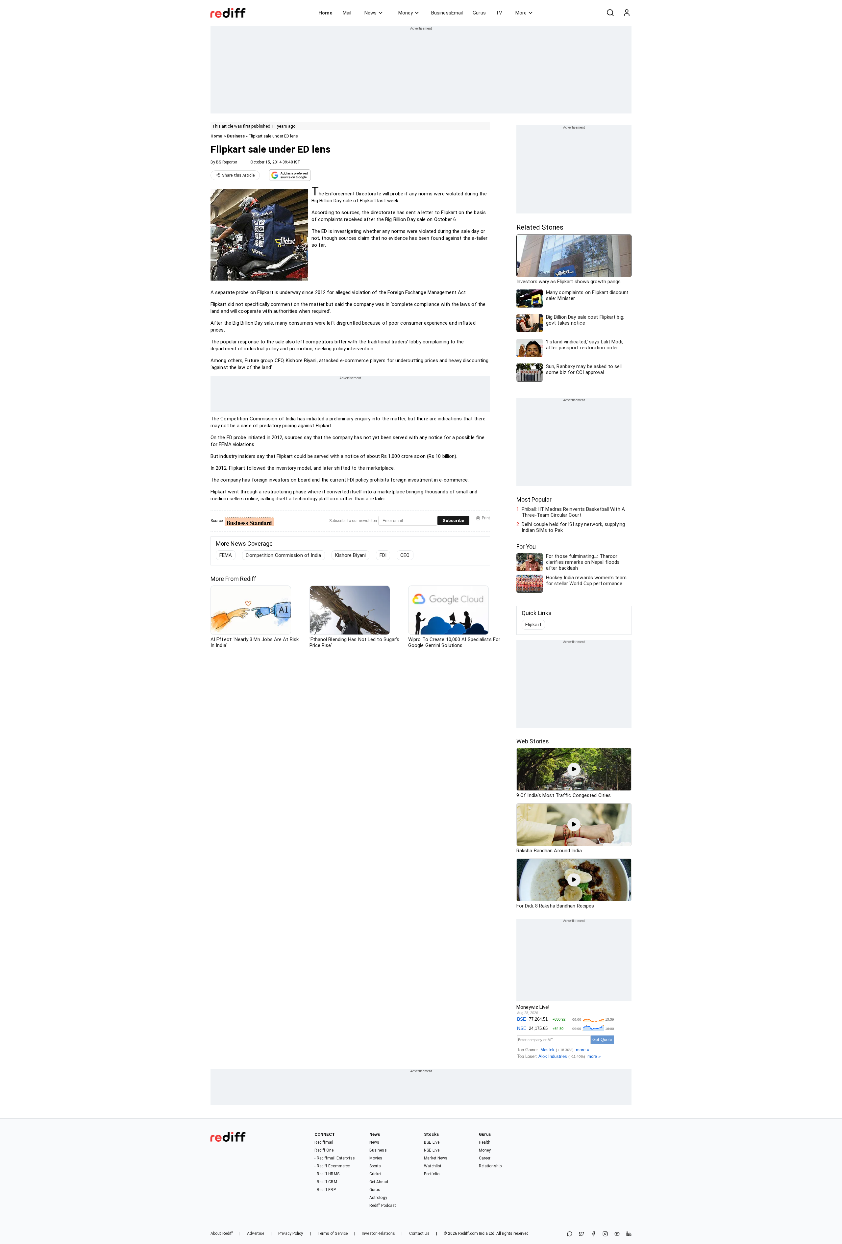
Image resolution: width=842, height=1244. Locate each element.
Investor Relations (378, 1233)
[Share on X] (581, 1234)
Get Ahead (378, 1182)
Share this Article (238, 175)
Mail (347, 13)
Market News (435, 1158)
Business (236, 136)
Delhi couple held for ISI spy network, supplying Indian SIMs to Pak (573, 527)
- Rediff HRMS (326, 1174)
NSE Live (431, 1150)
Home (325, 13)
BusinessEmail (447, 13)
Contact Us (419, 1233)
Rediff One (324, 1150)
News (370, 13)
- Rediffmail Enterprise (334, 1158)
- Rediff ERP (324, 1189)
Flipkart (533, 625)
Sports (375, 1166)
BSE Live (431, 1142)
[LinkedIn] (629, 1234)
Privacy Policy (290, 1233)
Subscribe (453, 520)
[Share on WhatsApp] (569, 1234)
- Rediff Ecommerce (332, 1166)
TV (499, 13)
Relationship (490, 1166)
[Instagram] (605, 1234)
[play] (574, 769)
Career (485, 1158)
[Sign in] (627, 13)
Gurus (479, 13)
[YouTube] (617, 1234)
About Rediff (221, 1233)
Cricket (375, 1174)
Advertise (255, 1233)
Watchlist (432, 1166)
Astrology (378, 1197)
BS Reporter (226, 162)
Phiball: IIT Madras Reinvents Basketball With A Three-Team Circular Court (573, 512)
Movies (376, 1158)
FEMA (225, 555)
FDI (383, 555)
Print (486, 518)
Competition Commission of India (283, 555)
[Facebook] (593, 1234)
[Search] (610, 13)
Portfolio (431, 1174)
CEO (404, 555)
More (521, 13)
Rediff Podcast (382, 1205)
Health (485, 1142)
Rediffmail (323, 1142)
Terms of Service (332, 1233)
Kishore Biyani (350, 555)
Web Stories (532, 741)
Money (405, 13)
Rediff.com (468, 1233)
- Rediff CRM (325, 1182)
